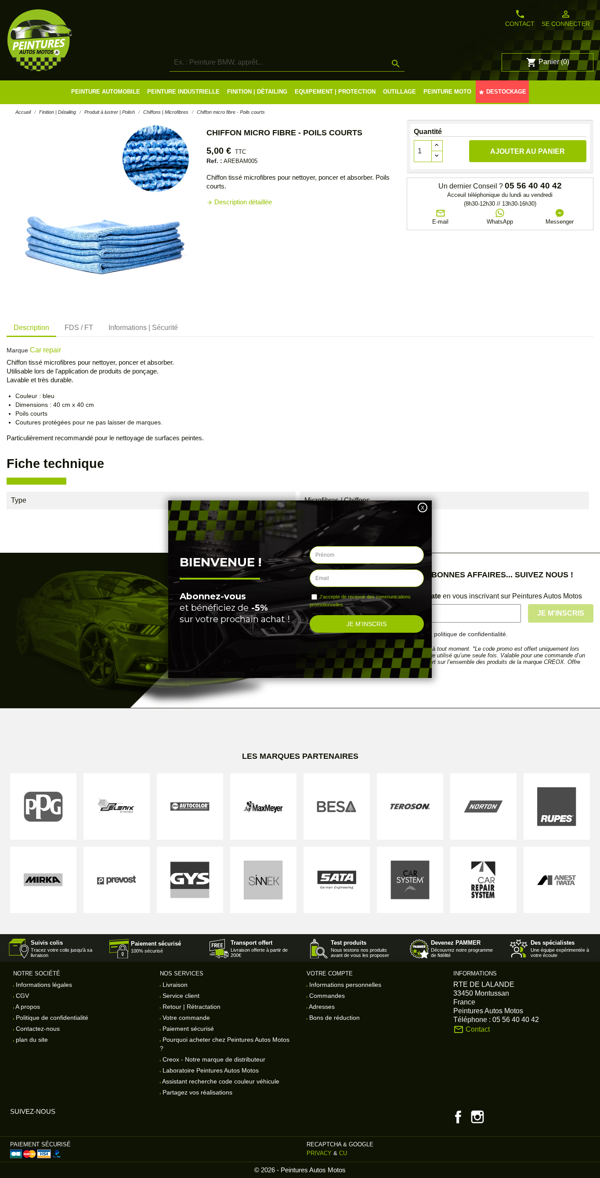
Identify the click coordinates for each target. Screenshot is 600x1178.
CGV (21, 995)
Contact (520, 18)
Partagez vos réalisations (196, 1092)
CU (343, 1153)
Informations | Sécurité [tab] (143, 327)
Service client (180, 995)
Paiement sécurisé (187, 1028)
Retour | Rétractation (190, 1006)
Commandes (326, 995)
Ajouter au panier (527, 151)
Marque (17, 350)
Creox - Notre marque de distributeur (213, 1059)
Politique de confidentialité (51, 1017)
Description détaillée (238, 202)
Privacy (319, 1153)
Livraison (174, 984)
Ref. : (214, 160)
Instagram (477, 1117)
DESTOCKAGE (502, 91)
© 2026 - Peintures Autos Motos (300, 1170)
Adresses (321, 1006)
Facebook (458, 1117)
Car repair (45, 350)
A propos (27, 1006)
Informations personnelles (344, 984)
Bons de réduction (333, 1017)
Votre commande (185, 1017)
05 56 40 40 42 (533, 185)
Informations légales (43, 984)
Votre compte (330, 973)
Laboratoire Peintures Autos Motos (210, 1070)
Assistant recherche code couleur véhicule (220, 1081)
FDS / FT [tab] (79, 327)
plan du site (31, 1039)
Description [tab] (31, 327)
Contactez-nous (37, 1028)
